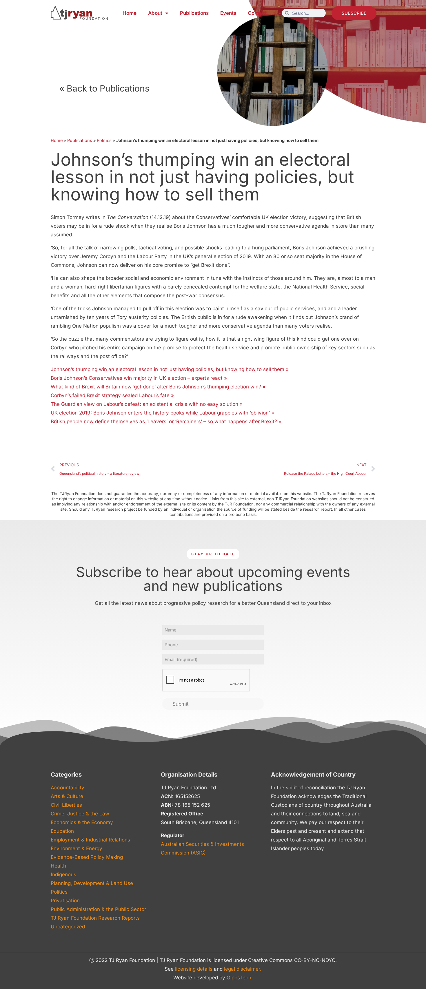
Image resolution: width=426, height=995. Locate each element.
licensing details (193, 969)
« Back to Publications (104, 88)
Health (58, 866)
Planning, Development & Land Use (92, 883)
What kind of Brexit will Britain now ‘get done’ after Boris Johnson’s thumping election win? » (158, 387)
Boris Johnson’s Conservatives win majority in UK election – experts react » (139, 378)
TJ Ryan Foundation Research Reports (95, 918)
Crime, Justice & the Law (80, 814)
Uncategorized (68, 927)
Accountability (67, 787)
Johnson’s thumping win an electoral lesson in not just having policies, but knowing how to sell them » (170, 369)
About (155, 13)
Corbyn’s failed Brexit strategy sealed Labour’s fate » (112, 395)
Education (62, 831)
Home (129, 13)
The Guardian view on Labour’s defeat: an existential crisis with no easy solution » (147, 404)
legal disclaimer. (242, 969)
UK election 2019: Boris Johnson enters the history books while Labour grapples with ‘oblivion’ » (162, 413)
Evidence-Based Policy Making (87, 857)
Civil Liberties (66, 805)
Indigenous (63, 874)
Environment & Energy (76, 848)
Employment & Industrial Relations (90, 840)
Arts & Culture (67, 796)
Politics (104, 140)
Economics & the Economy (82, 822)
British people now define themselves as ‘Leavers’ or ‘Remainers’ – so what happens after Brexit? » (166, 421)
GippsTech (239, 978)
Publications (194, 13)
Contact (257, 13)
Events (228, 13)
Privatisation (65, 900)
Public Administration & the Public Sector (98, 909)
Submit (180, 704)
